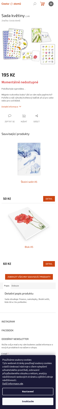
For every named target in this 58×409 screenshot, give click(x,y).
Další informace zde (12, 383)
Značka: (11, 20)
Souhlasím (28, 401)
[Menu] (51, 4)
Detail (49, 198)
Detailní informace (10, 106)
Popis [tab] (6, 285)
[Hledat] (35, 4)
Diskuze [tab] (15, 285)
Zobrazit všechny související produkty (29, 276)
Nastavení (28, 391)
